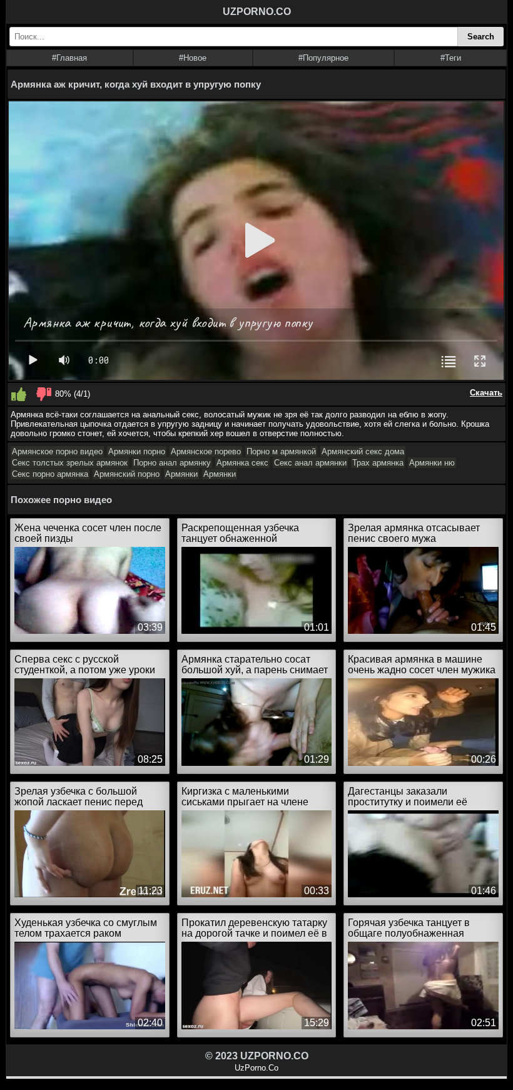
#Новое (192, 58)
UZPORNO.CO (257, 11)
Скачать (486, 392)
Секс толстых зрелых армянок (70, 462)
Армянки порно (136, 451)
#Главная (69, 58)
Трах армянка (378, 462)
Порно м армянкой (281, 451)
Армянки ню (432, 462)
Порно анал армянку (172, 462)
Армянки (181, 474)
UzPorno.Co (256, 1067)
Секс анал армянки (310, 462)
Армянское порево (206, 451)
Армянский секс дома (363, 451)
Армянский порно (127, 474)
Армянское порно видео (57, 451)
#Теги (450, 58)
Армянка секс (242, 462)
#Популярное (323, 58)
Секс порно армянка (50, 474)
